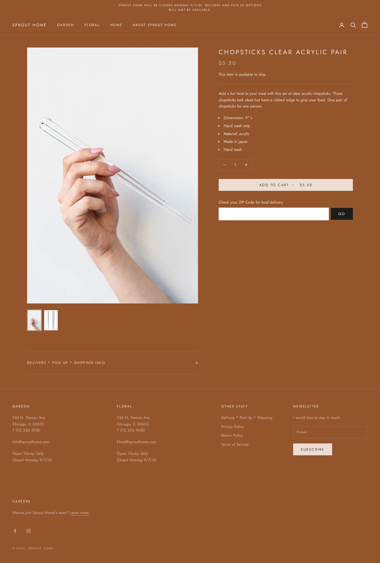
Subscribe (313, 449)
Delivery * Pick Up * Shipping (246, 417)
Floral (92, 24)
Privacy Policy (232, 426)
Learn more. (80, 512)
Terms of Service (235, 444)
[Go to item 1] (34, 320)
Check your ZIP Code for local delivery (251, 202)
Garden (65, 24)
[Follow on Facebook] (15, 531)
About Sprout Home (155, 24)
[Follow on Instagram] (28, 531)
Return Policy (232, 435)
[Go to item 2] (51, 320)
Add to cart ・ (285, 184)
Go (341, 213)
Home (116, 24)
